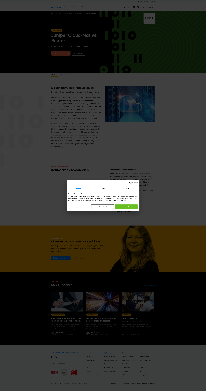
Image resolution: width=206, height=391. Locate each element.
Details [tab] (103, 188)
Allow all (126, 206)
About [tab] (127, 188)
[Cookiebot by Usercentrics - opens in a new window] (130, 183)
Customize (102, 206)
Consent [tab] (78, 188)
